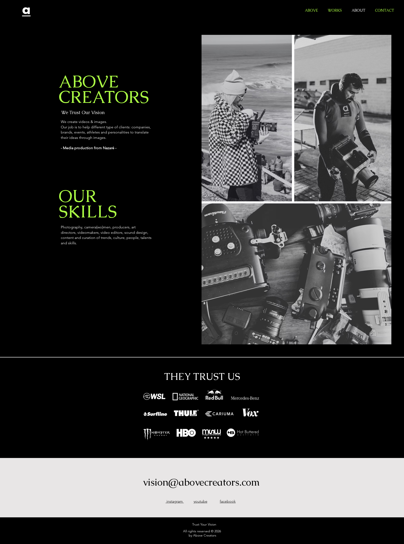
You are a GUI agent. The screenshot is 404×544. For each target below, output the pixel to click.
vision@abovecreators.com (201, 482)
